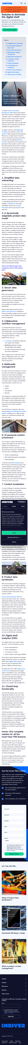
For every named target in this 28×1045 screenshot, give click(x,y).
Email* (5, 826)
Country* (6, 838)
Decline (14, 542)
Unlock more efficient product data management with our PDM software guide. (12, 268)
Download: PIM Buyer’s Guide (13, 933)
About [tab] (23, 506)
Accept (14, 532)
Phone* (5, 832)
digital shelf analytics (15, 661)
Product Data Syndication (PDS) (11, 597)
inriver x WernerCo (12, 96)
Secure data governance (14, 50)
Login (20, 1042)
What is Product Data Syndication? (10, 899)
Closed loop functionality (14, 74)
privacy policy (10, 1013)
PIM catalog (15, 463)
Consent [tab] (5, 506)
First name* (6, 809)
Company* (6, 820)
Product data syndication (14, 70)
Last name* (6, 815)
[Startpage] (7, 3)
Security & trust (12, 1042)
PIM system (12, 203)
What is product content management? (11, 967)
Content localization (13, 63)
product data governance (9, 311)
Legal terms (4, 1042)
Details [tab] (14, 506)
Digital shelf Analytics (13, 72)
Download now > (16, 11)
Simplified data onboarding (15, 43)
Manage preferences (13, 537)
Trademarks (17, 1041)
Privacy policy (5, 1041)
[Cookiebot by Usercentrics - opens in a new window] (19, 502)
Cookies (11, 1041)
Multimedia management (14, 56)
